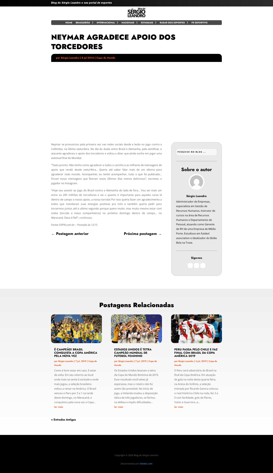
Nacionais (127, 22)
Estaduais (147, 22)
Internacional (106, 22)
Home (68, 22)
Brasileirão (83, 22)
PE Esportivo (199, 22)
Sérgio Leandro (70, 58)
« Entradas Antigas (63, 420)
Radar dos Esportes (172, 22)
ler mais (58, 407)
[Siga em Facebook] (212, 4)
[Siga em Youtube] (219, 4)
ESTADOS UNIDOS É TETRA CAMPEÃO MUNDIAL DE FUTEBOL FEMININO (133, 352)
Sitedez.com (146, 463)
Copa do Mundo (105, 58)
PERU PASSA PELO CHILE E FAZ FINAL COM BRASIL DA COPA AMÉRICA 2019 (196, 352)
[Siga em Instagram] (206, 4)
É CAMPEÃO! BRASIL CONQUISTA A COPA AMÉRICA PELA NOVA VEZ (75, 352)
